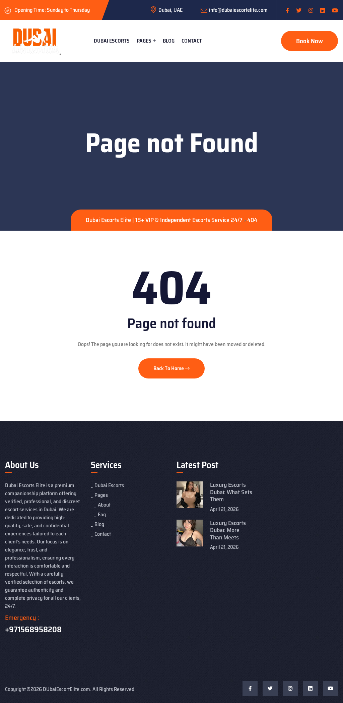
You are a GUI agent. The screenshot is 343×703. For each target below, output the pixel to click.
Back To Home (169, 368)
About (104, 505)
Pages (144, 41)
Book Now (309, 41)
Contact (192, 41)
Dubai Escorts (112, 41)
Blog (169, 41)
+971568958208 (33, 629)
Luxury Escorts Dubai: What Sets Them (231, 492)
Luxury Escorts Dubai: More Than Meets (228, 530)
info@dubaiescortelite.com (238, 10)
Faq (102, 514)
